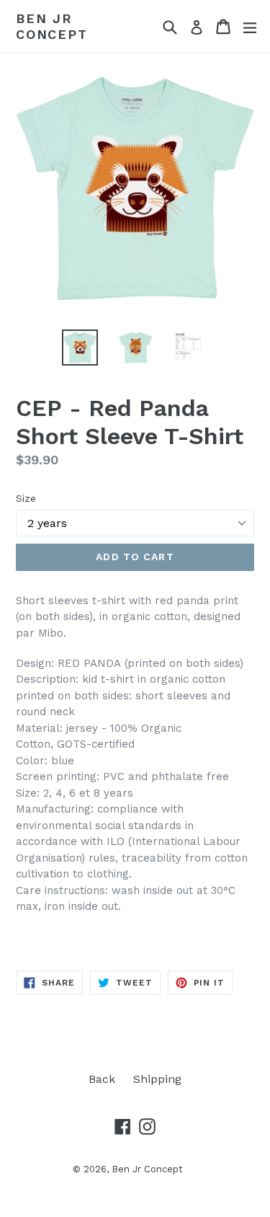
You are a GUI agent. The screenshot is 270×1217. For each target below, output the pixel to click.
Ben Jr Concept (52, 26)
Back (102, 1079)
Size (26, 498)
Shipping (157, 1079)
